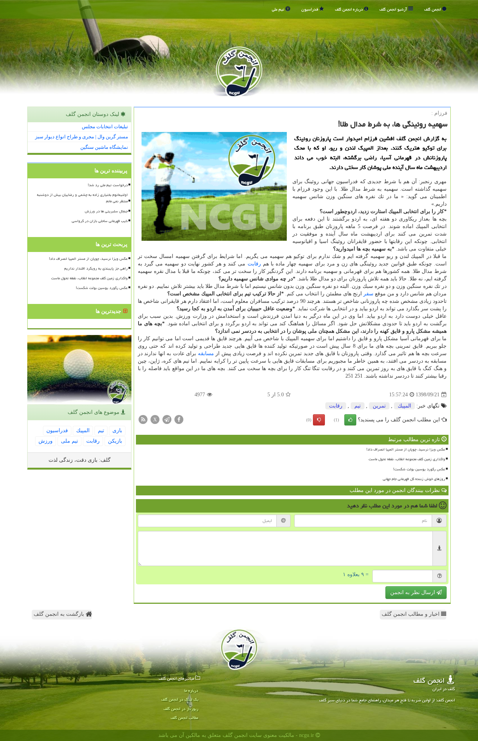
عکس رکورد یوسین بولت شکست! (419, 469)
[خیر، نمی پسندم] (319, 419)
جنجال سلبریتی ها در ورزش (106, 211)
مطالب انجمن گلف (184, 718)
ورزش (45, 441)
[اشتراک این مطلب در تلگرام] (167, 419)
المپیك (404, 406)
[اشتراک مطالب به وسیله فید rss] (143, 419)
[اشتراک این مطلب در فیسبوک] (179, 419)
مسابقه (206, 353)
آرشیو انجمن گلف (393, 9)
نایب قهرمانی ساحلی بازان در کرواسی (100, 221)
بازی (117, 430)
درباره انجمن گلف (349, 9)
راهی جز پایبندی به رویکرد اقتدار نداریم (96, 268)
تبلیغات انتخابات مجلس (105, 126)
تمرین (379, 406)
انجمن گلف (433, 9)
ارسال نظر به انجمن (413, 592)
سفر (368, 293)
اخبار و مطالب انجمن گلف (411, 614)
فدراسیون (310, 9)
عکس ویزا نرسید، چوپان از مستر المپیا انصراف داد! (405, 449)
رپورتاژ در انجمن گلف (181, 709)
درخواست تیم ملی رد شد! (108, 185)
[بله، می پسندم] (350, 419)
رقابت (254, 264)
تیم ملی (278, 9)
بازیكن (115, 441)
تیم (357, 406)
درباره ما (191, 690)
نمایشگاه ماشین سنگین (104, 147)
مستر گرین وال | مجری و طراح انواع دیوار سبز (81, 136)
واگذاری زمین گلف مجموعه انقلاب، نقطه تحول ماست (407, 459)
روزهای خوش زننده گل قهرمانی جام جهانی (414, 479)
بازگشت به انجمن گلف (60, 614)
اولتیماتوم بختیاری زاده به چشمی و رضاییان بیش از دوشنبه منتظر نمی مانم (82, 198)
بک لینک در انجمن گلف (179, 699)
